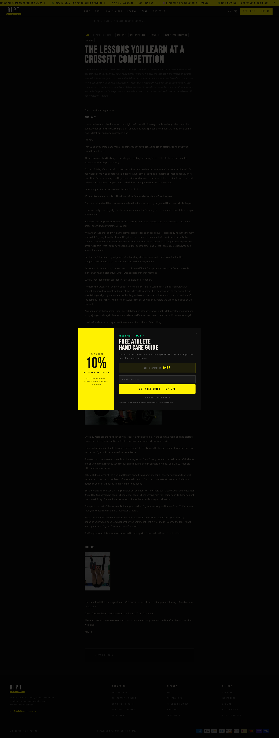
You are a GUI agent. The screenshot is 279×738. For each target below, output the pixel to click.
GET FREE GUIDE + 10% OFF (157, 389)
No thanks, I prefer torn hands (157, 397)
